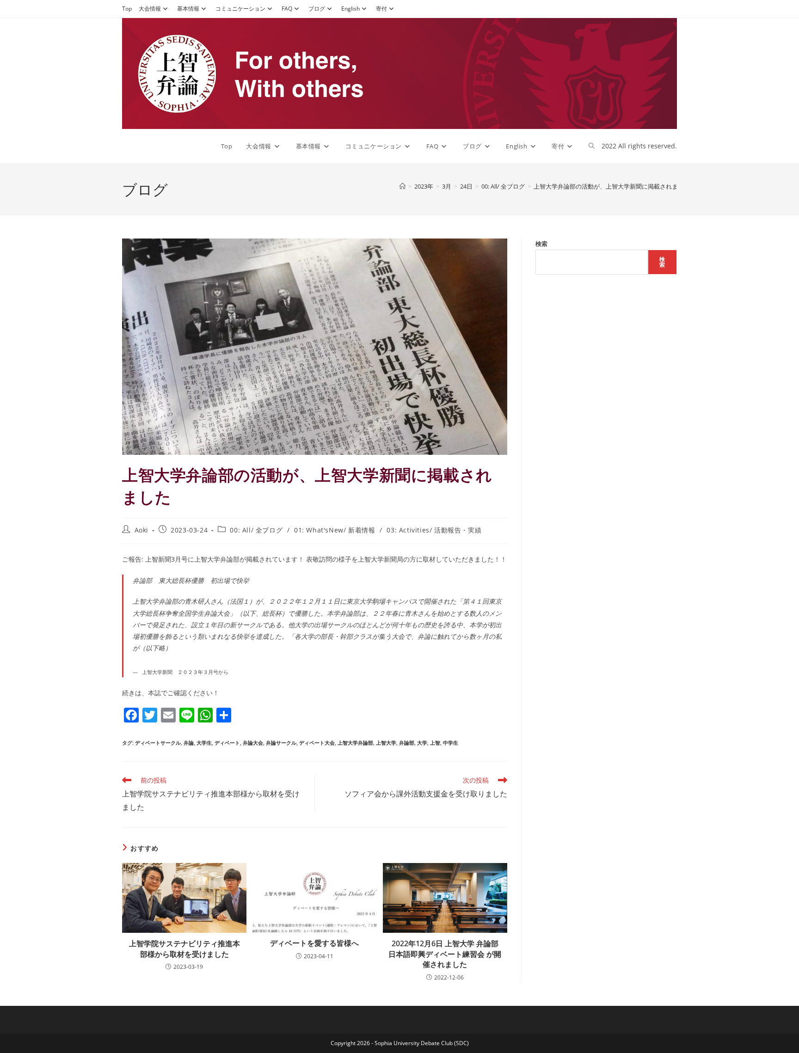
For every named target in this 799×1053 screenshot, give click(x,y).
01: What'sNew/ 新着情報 (334, 530)
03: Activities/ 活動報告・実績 (434, 530)
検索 (541, 243)
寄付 (381, 8)
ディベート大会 (317, 742)
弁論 (189, 742)
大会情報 (150, 8)
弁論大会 (253, 742)
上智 (435, 742)
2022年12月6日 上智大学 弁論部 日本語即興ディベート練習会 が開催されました (444, 953)
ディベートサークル (158, 742)
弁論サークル (281, 742)
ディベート (227, 742)
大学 (422, 742)
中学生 (450, 742)
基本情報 (188, 8)
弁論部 (406, 742)
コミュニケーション (240, 8)
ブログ (316, 8)
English (350, 8)
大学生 (204, 742)
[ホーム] (403, 186)
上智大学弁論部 (355, 742)
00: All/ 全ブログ (256, 530)
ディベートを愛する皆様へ (314, 943)
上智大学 (386, 742)
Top (127, 8)
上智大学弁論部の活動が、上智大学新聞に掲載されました (612, 186)
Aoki (141, 530)
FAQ (287, 8)
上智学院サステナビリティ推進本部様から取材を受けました (184, 948)
